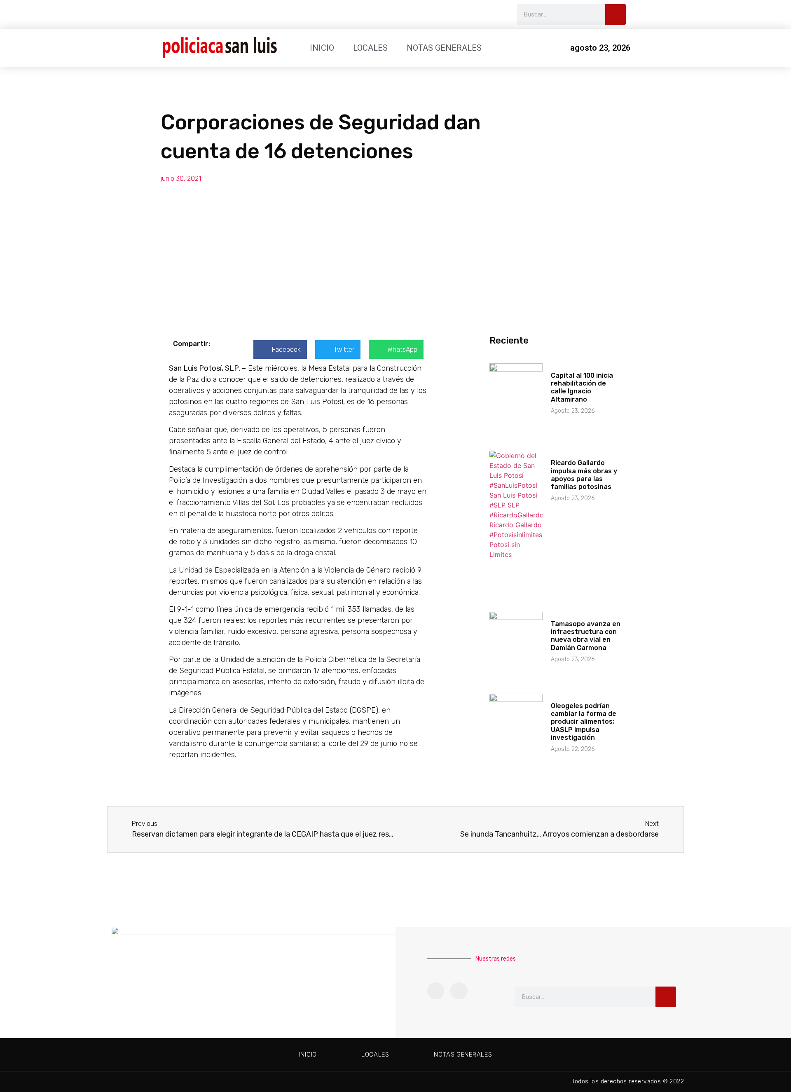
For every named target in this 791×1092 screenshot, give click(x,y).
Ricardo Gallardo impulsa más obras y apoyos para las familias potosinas (584, 475)
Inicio (322, 48)
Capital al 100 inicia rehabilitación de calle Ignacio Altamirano (582, 387)
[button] (280, 349)
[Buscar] (615, 14)
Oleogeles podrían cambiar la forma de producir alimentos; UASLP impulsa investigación (583, 721)
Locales (370, 48)
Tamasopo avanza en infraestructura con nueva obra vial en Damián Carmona (585, 636)
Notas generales (444, 48)
